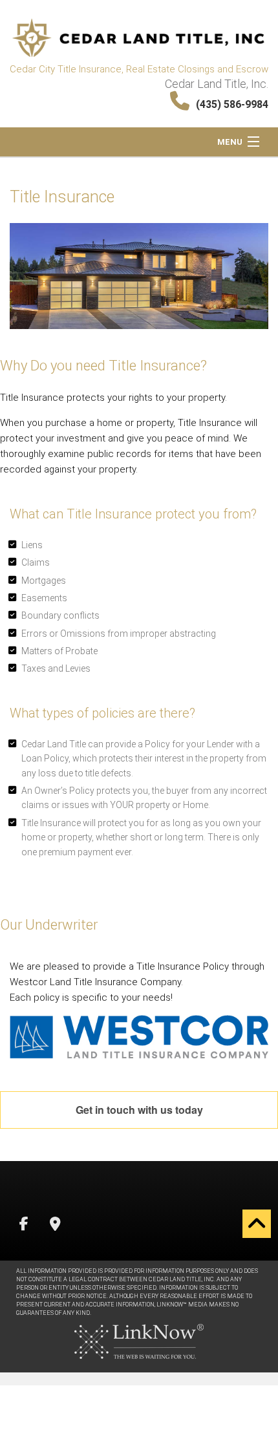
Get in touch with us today (139, 1109)
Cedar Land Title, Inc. (216, 84)
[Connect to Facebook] (24, 1225)
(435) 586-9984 (232, 104)
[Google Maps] (55, 1225)
